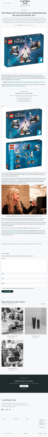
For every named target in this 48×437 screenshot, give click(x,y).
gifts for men (21, 243)
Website (3, 283)
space (37, 243)
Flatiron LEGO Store (10, 232)
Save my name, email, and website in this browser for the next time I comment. (18, 288)
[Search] (3, 3)
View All (43, 303)
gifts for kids (16, 243)
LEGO (32, 243)
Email (3, 278)
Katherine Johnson (16, 78)
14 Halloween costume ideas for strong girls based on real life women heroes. (26, 82)
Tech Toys (24, 10)
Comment (4, 258)
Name (3, 273)
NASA (35, 243)
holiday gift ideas (27, 243)
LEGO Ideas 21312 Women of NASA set (17, 86)
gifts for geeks (4, 243)
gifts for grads (10, 243)
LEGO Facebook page (17, 233)
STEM (40, 243)
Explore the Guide (25, 100)
